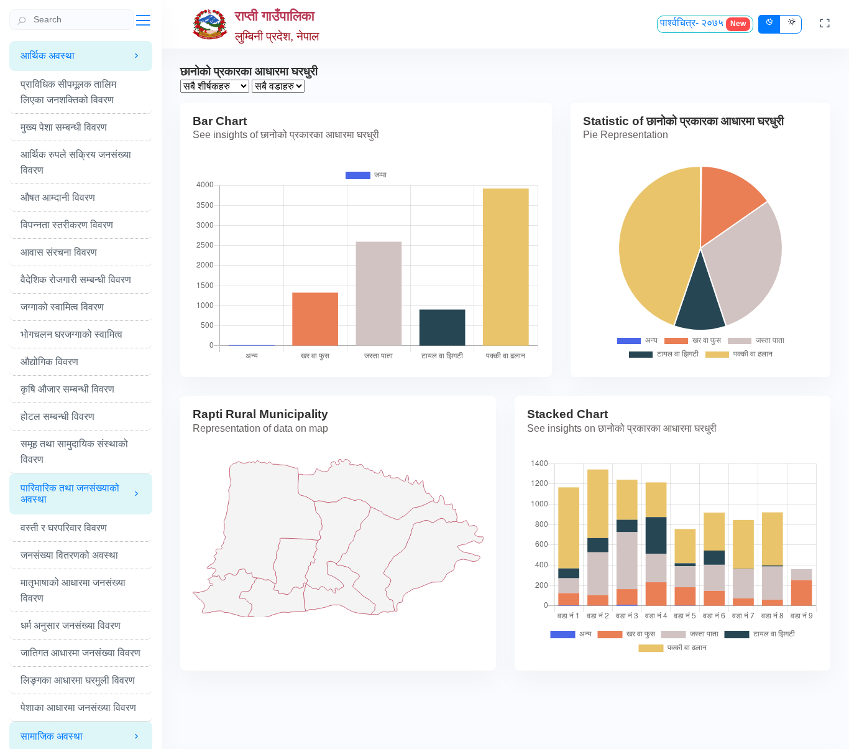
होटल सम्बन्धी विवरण (57, 416)
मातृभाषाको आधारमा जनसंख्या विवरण (73, 590)
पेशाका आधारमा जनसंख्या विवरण (78, 707)
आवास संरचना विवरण (59, 252)
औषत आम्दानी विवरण (58, 197)
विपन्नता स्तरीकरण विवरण (67, 225)
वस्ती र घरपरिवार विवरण (64, 528)
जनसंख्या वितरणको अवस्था (69, 555)
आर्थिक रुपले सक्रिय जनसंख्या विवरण (76, 162)
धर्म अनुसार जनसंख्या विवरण (71, 625)
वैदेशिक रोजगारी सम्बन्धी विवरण (76, 279)
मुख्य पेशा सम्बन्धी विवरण (64, 127)
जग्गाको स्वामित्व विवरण (62, 307)
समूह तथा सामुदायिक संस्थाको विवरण (74, 452)
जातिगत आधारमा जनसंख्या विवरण (80, 653)
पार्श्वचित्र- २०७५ (703, 22)
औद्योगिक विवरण (49, 361)
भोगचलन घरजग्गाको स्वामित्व (71, 334)
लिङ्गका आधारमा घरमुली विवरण (78, 680)
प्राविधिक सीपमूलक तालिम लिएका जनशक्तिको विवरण (68, 92)
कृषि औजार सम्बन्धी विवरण (67, 389)
